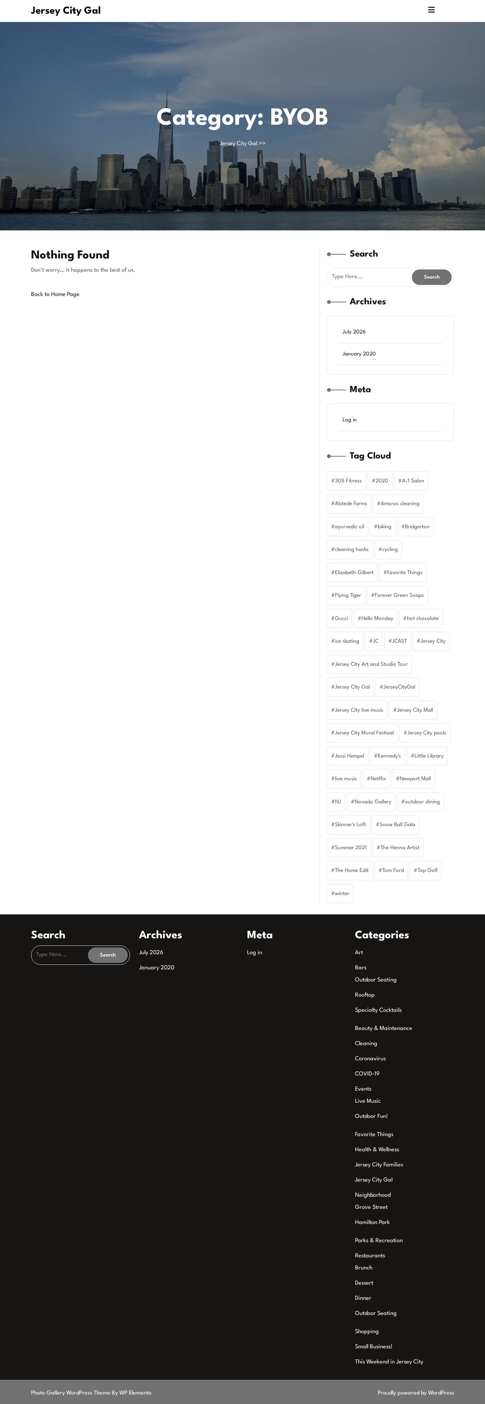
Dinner (363, 1298)
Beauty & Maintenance (383, 1028)
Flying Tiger (348, 595)
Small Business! (374, 1347)
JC (376, 641)
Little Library (429, 756)
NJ (338, 802)
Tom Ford (393, 870)
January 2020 (359, 354)
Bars (360, 968)
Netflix (378, 778)
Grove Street (371, 1207)
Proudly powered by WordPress (416, 1393)
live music (346, 778)
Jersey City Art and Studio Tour (371, 664)
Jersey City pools (426, 733)
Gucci (341, 618)
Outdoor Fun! (371, 1116)
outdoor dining (422, 802)
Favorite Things (404, 572)
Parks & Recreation (379, 1241)
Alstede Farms (351, 503)
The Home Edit (352, 870)
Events (363, 1089)
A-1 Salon (413, 481)
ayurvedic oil (349, 526)
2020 (381, 481)
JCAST (399, 641)
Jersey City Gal (66, 11)
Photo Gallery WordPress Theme (71, 1393)
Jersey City (433, 641)
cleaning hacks (352, 549)
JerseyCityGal (399, 687)
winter (342, 893)
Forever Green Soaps (399, 595)
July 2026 (354, 332)
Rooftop (365, 995)
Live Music (368, 1101)
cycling (390, 549)
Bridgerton (417, 526)
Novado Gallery (373, 802)
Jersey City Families (379, 1165)
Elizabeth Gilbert (354, 572)
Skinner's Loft (350, 824)
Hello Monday (377, 618)
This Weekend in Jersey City (389, 1362)
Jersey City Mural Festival (364, 733)
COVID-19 (367, 1074)
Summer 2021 (351, 847)
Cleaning (366, 1044)
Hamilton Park (372, 1223)
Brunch (363, 1268)
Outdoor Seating (376, 980)
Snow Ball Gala (397, 824)
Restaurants (370, 1256)
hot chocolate (423, 618)
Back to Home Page (55, 294)
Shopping (367, 1332)
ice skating (347, 641)
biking (384, 526)
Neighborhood (373, 1195)
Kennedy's (389, 756)
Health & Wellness (377, 1150)
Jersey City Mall (415, 710)
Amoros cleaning (400, 503)
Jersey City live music (359, 710)
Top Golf (428, 870)
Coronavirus (370, 1059)
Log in (350, 420)
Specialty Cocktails (378, 1010)
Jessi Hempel (349, 756)
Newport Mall (415, 778)
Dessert (364, 1283)
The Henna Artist (399, 847)
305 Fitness (348, 481)
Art (359, 953)
